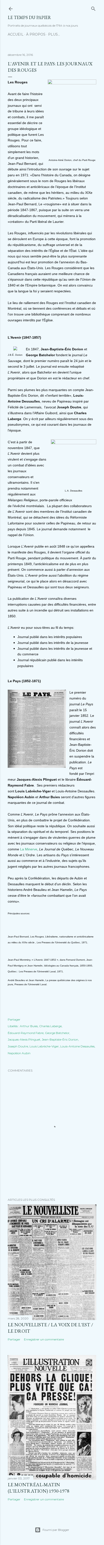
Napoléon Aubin (19, 1053)
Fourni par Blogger (56, 1530)
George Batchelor (57, 1033)
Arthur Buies (29, 1026)
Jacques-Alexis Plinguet (24, 1039)
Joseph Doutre (18, 1046)
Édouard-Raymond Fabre (26, 1033)
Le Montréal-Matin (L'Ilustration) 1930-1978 (38, 1487)
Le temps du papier (29, 17)
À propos (35, 34)
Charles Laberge (50, 1026)
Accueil (15, 34)
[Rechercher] (93, 7)
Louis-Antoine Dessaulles (77, 1046)
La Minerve (28, 849)
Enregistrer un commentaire (44, 1339)
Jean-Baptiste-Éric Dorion (60, 1039)
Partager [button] (14, 1019)
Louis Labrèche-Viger (44, 1046)
